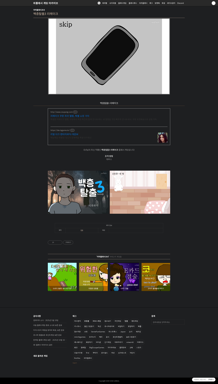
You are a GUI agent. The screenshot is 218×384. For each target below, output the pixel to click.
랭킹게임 (134, 321)
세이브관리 (171, 3)
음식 (107, 337)
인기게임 (107, 342)
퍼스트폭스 (113, 331)
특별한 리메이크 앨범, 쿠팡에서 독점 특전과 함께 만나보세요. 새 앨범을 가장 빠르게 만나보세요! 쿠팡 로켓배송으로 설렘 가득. (103, 119)
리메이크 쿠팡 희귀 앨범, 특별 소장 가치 (69, 115)
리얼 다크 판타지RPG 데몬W (64, 134)
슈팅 (86, 331)
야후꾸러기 (119, 342)
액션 (99, 326)
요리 (130, 331)
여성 (113, 352)
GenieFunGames (98, 331)
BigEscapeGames (96, 347)
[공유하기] (56, 242)
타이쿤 (98, 342)
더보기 (75, 363)
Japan (123, 331)
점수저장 (77, 331)
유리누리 (92, 337)
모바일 (83, 347)
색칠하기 (121, 326)
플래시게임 (122, 3)
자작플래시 (143, 3)
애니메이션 (78, 342)
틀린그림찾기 (89, 326)
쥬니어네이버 (109, 326)
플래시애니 (133, 3)
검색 (182, 322)
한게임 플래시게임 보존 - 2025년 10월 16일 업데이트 (50, 340)
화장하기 (89, 342)
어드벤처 (77, 321)
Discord (180, 3)
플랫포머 (122, 347)
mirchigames (80, 337)
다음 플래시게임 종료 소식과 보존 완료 (47, 325)
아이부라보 (112, 347)
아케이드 (140, 342)
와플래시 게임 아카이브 (45, 3)
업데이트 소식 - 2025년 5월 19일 (45, 320)
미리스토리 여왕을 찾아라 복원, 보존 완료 (48, 330)
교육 (131, 347)
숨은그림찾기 (131, 337)
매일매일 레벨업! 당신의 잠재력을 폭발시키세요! (71, 137)
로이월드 (104, 352)
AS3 (75, 347)
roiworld (129, 342)
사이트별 (112, 3)
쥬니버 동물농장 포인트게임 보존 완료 (47, 335)
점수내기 (107, 321)
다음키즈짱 (78, 352)
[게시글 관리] (59, 242)
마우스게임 (97, 321)
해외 (100, 337)
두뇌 (87, 352)
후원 (163, 3)
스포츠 (138, 347)
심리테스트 (122, 352)
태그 (151, 3)
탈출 (126, 321)
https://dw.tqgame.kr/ (60, 130)
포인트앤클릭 (118, 337)
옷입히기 (131, 326)
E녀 (82, 230)
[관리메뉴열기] (213, 3)
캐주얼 (138, 331)
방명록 (157, 3)
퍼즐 (139, 326)
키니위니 (77, 326)
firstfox (77, 358)
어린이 (132, 352)
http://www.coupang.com (61, 112)
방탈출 (86, 321)
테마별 (104, 3)
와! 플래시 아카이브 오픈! (42, 345)
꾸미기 (95, 352)
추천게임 (118, 321)
